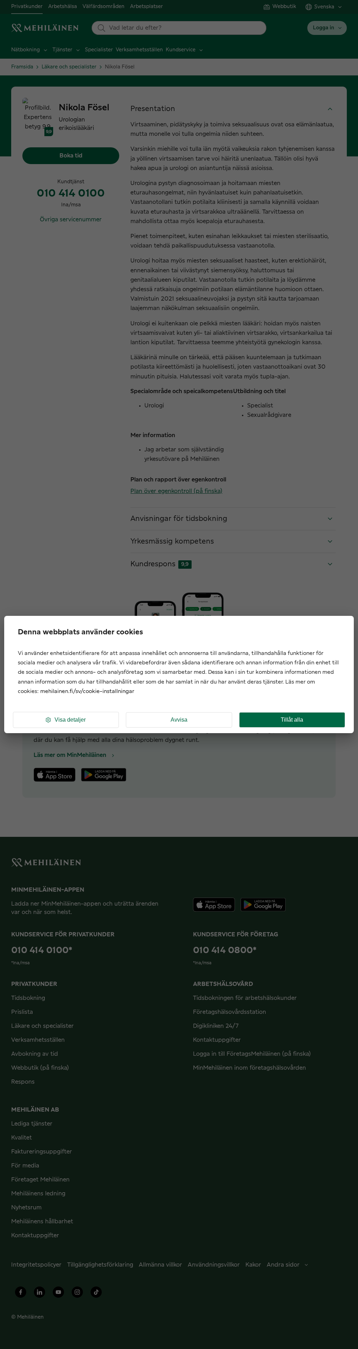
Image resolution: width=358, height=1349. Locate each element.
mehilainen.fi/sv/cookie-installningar (87, 691)
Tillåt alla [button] (292, 720)
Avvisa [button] (179, 720)
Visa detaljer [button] (70, 720)
